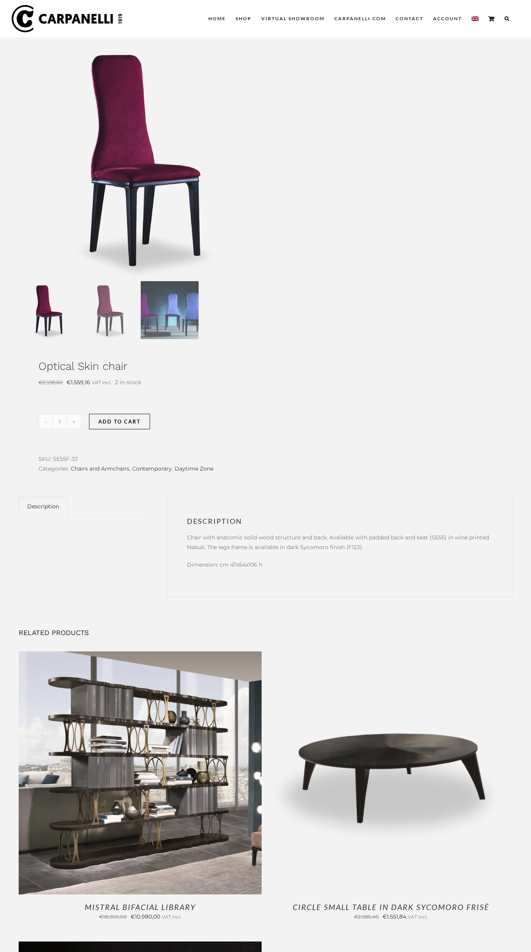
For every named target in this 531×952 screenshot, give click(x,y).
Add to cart (119, 421)
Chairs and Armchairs (100, 468)
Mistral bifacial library (140, 907)
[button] (507, 18)
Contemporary (152, 468)
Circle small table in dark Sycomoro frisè (391, 907)
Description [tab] (43, 506)
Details (166, 773)
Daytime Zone (194, 468)
